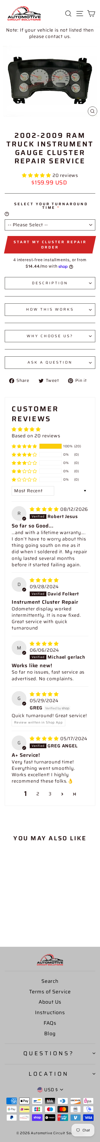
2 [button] (37, 793)
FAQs (50, 1023)
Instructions (50, 1012)
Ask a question (50, 362)
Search (50, 981)
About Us (50, 1002)
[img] (45, 509)
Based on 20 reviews (36, 435)
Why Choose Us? (50, 336)
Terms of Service (50, 992)
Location (49, 1073)
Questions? (48, 1053)
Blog (50, 1033)
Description (50, 283)
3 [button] (50, 793)
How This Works (50, 309)
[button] (37, 175)
